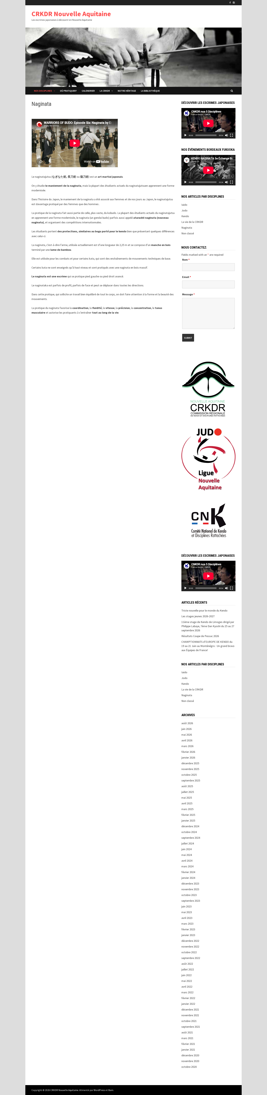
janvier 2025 (188, 820)
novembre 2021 (190, 1015)
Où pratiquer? (68, 90)
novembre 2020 (190, 1061)
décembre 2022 (190, 941)
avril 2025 (186, 803)
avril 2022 (186, 986)
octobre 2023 (189, 895)
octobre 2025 (189, 774)
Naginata (186, 227)
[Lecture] (185, 135)
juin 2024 (186, 849)
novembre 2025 (190, 769)
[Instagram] (233, 2)
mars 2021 (187, 1038)
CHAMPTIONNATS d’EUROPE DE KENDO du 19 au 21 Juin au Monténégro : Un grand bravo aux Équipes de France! (207, 646)
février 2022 (188, 998)
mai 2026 (186, 734)
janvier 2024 (188, 878)
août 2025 (187, 786)
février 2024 (188, 872)
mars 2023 (187, 923)
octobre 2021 (189, 1021)
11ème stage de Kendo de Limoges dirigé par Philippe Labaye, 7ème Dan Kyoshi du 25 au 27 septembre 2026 (207, 626)
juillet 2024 (187, 843)
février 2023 (188, 929)
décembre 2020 (190, 1055)
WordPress (99, 1090)
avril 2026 (186, 740)
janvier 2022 (188, 1004)
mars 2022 (187, 992)
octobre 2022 (189, 952)
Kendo (185, 216)
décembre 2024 (190, 826)
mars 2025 (187, 809)
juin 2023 (186, 906)
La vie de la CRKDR (192, 222)
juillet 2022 (187, 969)
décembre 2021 (190, 1009)
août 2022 (187, 963)
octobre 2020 (189, 1067)
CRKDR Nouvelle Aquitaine (71, 13)
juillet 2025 (187, 792)
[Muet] (226, 135)
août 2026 (187, 723)
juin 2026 (186, 729)
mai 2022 (186, 981)
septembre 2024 (190, 837)
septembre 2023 (190, 900)
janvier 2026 (188, 757)
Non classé (187, 233)
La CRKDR (105, 90)
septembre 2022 (190, 958)
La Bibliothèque (150, 90)
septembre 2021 (190, 1026)
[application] (208, 123)
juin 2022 (186, 975)
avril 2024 (186, 860)
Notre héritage (127, 90)
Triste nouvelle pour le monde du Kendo (204, 610)
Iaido (184, 204)
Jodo (184, 210)
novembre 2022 (190, 946)
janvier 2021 (188, 1049)
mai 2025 (186, 797)
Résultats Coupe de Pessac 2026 (200, 636)
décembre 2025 (190, 763)
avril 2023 (186, 918)
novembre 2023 (190, 889)
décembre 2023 (190, 883)
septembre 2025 (190, 780)
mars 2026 (187, 746)
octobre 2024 (189, 832)
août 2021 (187, 1032)
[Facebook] (230, 2)
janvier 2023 (188, 935)
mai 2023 (186, 912)
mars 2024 (187, 866)
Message (188, 294)
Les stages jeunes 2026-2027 (198, 616)
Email (186, 277)
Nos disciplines (43, 90)
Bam (110, 1090)
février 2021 (188, 1044)
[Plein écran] (231, 135)
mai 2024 (186, 855)
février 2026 (188, 752)
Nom (186, 259)
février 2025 (188, 815)
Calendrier (88, 90)
